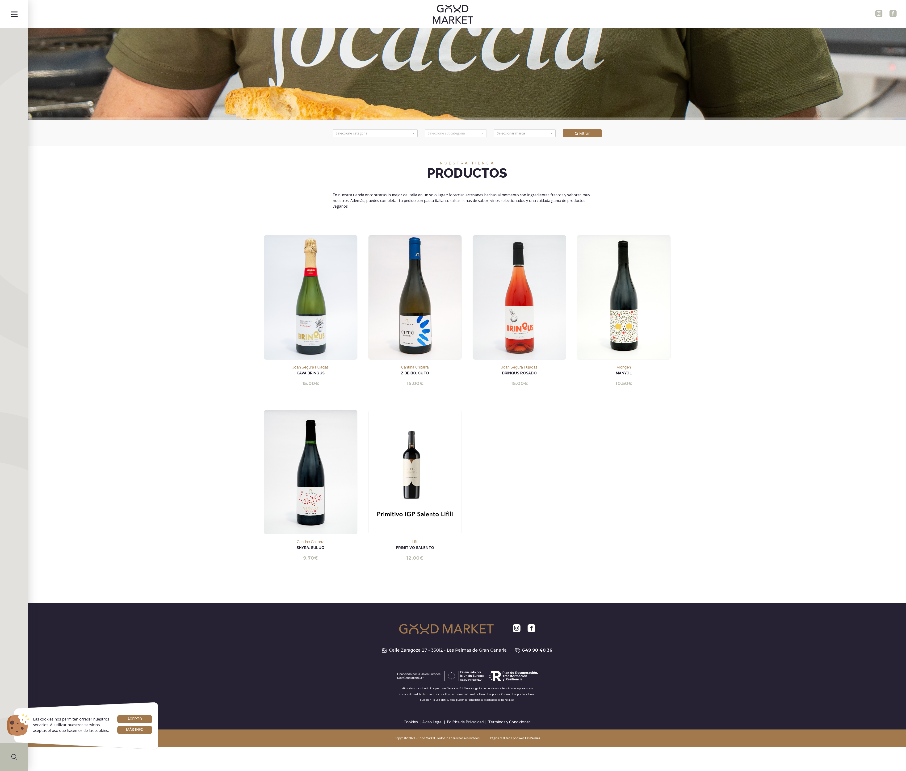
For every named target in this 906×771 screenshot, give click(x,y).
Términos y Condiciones (509, 722)
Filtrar (584, 133)
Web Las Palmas (529, 738)
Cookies (411, 722)
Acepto (134, 719)
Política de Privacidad (465, 722)
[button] (14, 757)
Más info (134, 729)
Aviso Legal (432, 722)
